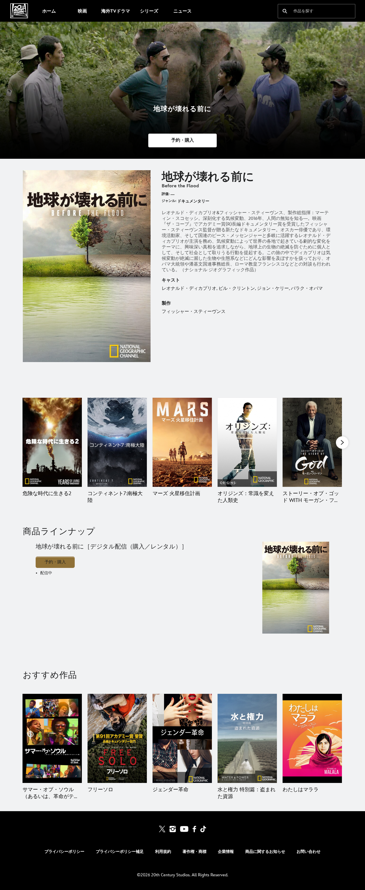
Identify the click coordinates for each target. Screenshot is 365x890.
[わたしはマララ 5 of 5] (312, 738)
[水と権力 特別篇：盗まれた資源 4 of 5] (247, 738)
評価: (165, 194)
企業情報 (226, 851)
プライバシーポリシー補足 (120, 851)
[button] (182, 140)
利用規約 (163, 851)
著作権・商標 (194, 851)
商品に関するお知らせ (265, 851)
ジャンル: (169, 201)
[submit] (285, 11)
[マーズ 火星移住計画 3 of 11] (182, 442)
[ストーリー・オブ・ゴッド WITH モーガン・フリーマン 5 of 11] (312, 442)
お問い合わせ (309, 851)
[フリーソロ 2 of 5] (117, 738)
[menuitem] (49, 10)
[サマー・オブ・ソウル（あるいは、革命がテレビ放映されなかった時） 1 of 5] (52, 738)
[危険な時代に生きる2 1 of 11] (52, 442)
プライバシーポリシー (64, 851)
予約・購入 (55, 562)
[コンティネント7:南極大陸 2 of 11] (117, 442)
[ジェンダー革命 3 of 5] (182, 738)
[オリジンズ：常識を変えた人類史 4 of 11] (247, 442)
